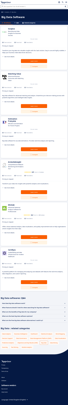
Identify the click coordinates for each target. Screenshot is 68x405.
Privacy (3, 365)
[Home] (2, 12)
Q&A (17, 23)
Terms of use (4, 371)
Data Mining (54, 343)
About (3, 377)
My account (4, 389)
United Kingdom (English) (17, 400)
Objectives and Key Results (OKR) (28, 343)
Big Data (43, 343)
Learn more (34, 61)
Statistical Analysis (46, 334)
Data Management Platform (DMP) (40, 338)
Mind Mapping (60, 334)
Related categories (29, 23)
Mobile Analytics (27, 347)
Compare (35, 66)
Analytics (7, 12)
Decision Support (7, 338)
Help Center (4, 392)
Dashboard (34, 334)
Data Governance (21, 338)
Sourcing (5, 347)
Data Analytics (6, 334)
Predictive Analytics (8, 343)
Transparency (4, 368)
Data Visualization (60, 338)
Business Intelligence (20, 334)
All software (7, 23)
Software (3, 380)
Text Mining (14, 347)
